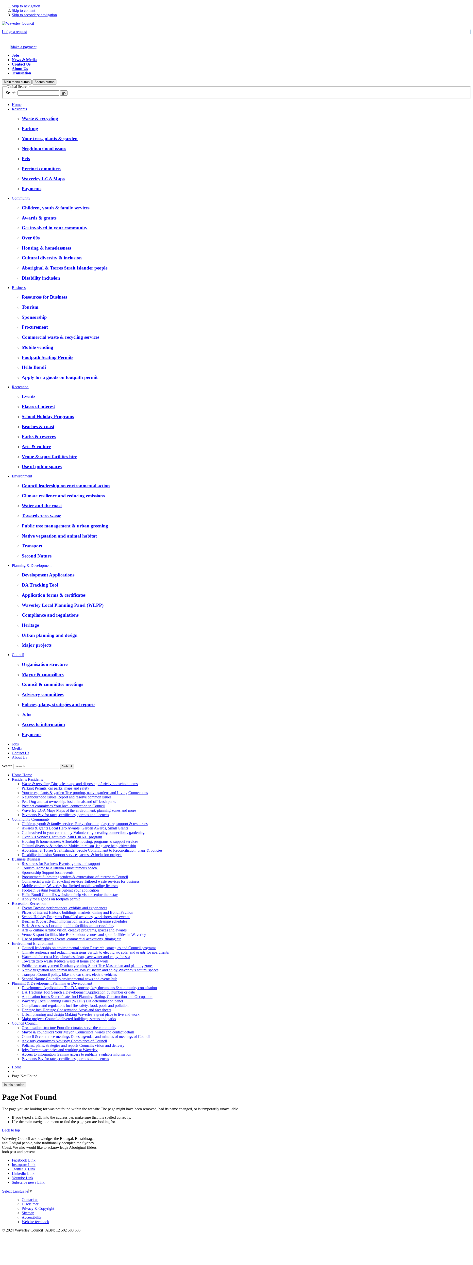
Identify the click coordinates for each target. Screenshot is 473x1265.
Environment (22, 476)
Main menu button (17, 82)
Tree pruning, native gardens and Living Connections (85, 793)
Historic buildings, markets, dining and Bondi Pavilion (77, 912)
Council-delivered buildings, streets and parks (69, 1019)
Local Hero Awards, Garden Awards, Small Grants (75, 828)
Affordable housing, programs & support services (80, 841)
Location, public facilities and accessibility (68, 926)
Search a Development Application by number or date (78, 992)
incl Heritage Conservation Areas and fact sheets (66, 1010)
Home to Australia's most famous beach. (60, 868)
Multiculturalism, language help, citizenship (79, 846)
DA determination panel (72, 1001)
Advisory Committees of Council (64, 1041)
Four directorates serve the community (69, 1028)
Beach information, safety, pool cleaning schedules (74, 921)
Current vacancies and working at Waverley (60, 1050)
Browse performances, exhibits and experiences (64, 908)
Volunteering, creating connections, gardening (83, 832)
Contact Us (21, 64)
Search (11, 93)
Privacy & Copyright (38, 1208)
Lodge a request (14, 32)
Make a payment (23, 47)
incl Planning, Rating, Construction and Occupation (87, 997)
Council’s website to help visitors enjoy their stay (70, 895)
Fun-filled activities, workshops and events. (76, 917)
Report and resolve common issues (66, 797)
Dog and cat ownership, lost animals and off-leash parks (69, 801)
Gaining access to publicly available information (76, 1054)
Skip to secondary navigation (34, 15)
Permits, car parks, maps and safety (55, 788)
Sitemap (28, 1213)
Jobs (15, 55)
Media (17, 748)
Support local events (47, 872)
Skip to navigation (26, 6)
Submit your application (60, 890)
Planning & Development (31, 565)
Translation (21, 73)
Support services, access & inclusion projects (72, 855)
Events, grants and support (61, 863)
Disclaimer (30, 1204)
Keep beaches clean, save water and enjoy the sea (76, 957)
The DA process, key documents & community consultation (89, 988)
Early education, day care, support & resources (85, 824)
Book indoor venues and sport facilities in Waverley (84, 934)
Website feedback (35, 1222)
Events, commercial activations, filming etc (71, 939)
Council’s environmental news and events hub (69, 979)
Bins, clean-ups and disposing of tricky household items (80, 784)
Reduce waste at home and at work (65, 961)
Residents (19, 109)
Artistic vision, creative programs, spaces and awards (74, 930)
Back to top (11, 1130)
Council (18, 655)
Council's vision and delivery (73, 1045)
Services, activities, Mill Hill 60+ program (62, 837)
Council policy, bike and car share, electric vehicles (69, 974)
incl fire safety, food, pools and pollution (75, 1005)
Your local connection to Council (63, 806)
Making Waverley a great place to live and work (80, 1014)
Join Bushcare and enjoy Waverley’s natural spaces (90, 970)
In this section (14, 1085)
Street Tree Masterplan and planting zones (87, 965)
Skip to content (23, 10)
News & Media (24, 60)
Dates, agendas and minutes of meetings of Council (86, 1036)
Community (21, 198)
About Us (20, 69)
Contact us (30, 1200)
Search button (44, 82)
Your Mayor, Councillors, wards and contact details (78, 1032)
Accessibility (32, 1217)
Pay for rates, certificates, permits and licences (65, 815)
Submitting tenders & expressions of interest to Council (75, 877)
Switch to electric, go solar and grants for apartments (95, 952)
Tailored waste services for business (80, 881)
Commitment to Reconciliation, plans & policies (92, 850)
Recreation (20, 387)
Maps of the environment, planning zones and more (79, 810)
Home (16, 104)
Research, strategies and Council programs (89, 948)
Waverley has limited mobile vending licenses (70, 886)
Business (19, 288)
